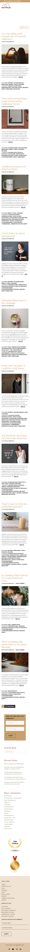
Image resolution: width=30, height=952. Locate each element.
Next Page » (11, 706)
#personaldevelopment (13, 487)
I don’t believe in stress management (13, 235)
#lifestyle (13, 353)
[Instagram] (17, 949)
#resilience (5, 558)
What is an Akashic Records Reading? (14, 764)
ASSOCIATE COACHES (8, 916)
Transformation (17, 350)
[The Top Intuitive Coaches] (15, 845)
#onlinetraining (11, 556)
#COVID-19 (20, 152)
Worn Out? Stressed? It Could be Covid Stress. (13, 367)
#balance (10, 86)
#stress (20, 87)
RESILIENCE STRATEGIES (9, 910)
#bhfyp (16, 485)
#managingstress (6, 87)
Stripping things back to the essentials (14, 302)
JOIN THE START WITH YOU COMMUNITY (12, 1)
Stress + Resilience (19, 84)
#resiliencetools (6, 560)
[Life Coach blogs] (15, 864)
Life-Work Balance (19, 83)
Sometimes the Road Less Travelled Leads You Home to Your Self (13, 783)
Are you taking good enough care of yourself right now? (14, 36)
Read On (21, 77)
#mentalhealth (20, 154)
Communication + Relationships (12, 798)
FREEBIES (4, 890)
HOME (3, 884)
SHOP (3, 892)
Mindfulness (5, 84)
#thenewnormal (6, 224)
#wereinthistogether (17, 224)
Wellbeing (4, 151)
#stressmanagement (7, 157)
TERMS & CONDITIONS (8, 898)
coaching (24, 564)
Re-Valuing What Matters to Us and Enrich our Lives (15, 578)
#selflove (24, 420)
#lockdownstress (22, 218)
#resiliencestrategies (8, 155)
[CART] (24, 23)
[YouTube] (13, 949)
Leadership (7, 804)
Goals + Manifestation (14, 347)
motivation (17, 89)
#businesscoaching (7, 216)
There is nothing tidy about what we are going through (14, 644)
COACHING (5, 906)
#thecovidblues (17, 222)
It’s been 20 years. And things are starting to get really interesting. (13, 773)
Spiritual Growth (8, 820)
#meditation (15, 354)
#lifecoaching (12, 154)
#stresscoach (23, 155)
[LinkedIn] (20, 949)
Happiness (10, 83)
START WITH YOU (6, 886)
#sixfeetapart (5, 221)
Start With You (9, 6)
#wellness (25, 87)
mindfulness (9, 89)
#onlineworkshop (21, 556)
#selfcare (14, 87)
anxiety (4, 89)
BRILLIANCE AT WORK (8, 912)
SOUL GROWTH (6, 908)
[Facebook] (9, 949)
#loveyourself (21, 353)
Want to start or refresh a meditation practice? (14, 505)
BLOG (3, 888)
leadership (25, 493)
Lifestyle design (22, 148)
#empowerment (6, 353)
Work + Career (8, 828)
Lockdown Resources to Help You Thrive (14, 168)
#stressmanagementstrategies (10, 289)
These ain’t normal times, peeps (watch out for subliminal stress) (15, 101)
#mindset (4, 487)
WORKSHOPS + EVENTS (8, 914)
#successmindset (6, 564)
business (19, 493)
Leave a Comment (20, 583)
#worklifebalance (6, 493)
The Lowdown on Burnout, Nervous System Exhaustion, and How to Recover (15, 778)
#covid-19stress (16, 216)
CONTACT (4, 896)
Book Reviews (8, 796)
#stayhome (13, 421)
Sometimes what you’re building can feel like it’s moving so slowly (14, 768)
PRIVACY (4, 900)
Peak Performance (19, 412)
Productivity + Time (7, 350)
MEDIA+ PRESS (6, 894)
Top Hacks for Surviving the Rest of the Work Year (14, 437)
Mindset (11, 84)
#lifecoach (4, 154)
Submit (10, 736)
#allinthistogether (13, 214)
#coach (19, 351)
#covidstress (17, 86)
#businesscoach (12, 152)
